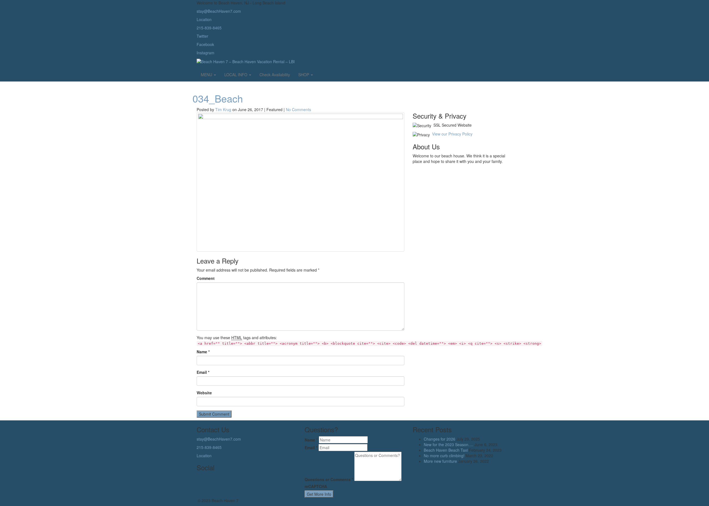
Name (311, 440)
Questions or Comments (329, 479)
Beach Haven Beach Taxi (446, 450)
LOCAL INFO (236, 74)
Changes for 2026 (439, 439)
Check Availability (275, 74)
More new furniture (440, 461)
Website (204, 392)
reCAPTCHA (316, 486)
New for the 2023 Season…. (448, 444)
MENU (207, 74)
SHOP (304, 74)
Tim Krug (223, 109)
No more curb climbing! (444, 455)
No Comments (298, 109)
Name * (203, 351)
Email (311, 447)
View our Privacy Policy (452, 134)
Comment (206, 278)
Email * (203, 372)
